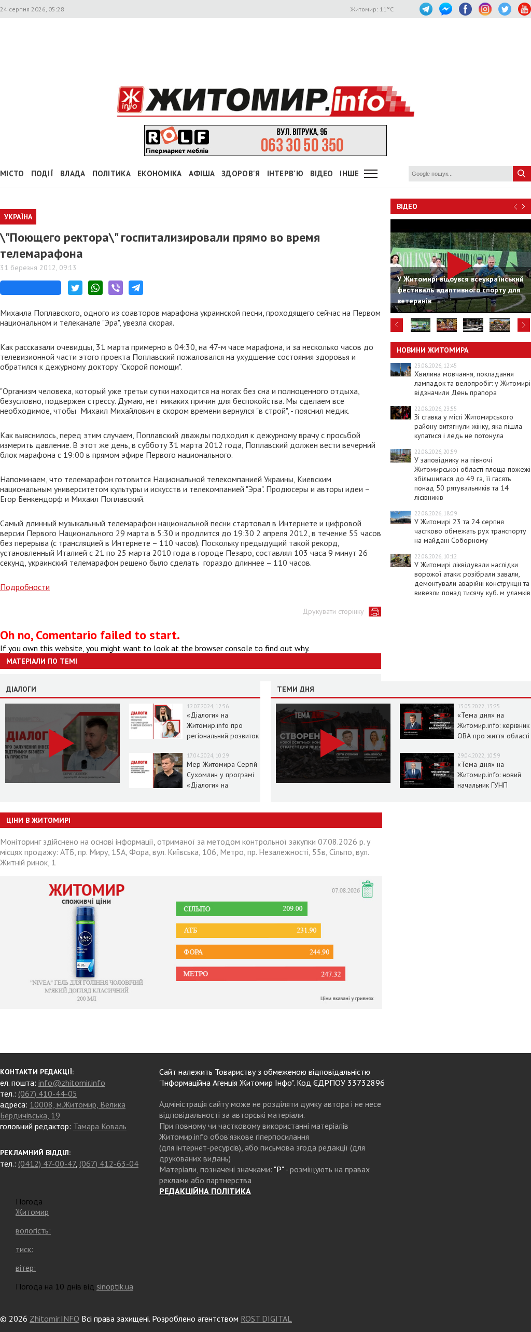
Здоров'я (240, 173)
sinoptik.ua (114, 1286)
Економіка (159, 173)
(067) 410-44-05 (47, 1093)
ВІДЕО (321, 173)
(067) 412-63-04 (108, 1163)
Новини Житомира (432, 350)
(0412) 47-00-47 (47, 1163)
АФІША (202, 173)
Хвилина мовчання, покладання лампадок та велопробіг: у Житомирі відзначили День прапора (472, 383)
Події (42, 173)
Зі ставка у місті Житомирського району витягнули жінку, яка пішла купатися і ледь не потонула (468, 426)
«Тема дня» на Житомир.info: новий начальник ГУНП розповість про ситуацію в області (489, 785)
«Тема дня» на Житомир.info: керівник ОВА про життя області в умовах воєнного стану (493, 735)
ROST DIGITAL (266, 1318)
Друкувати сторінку (333, 611)
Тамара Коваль (100, 1126)
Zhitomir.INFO (54, 1318)
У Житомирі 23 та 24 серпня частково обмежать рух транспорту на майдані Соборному (470, 531)
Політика (111, 173)
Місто (12, 173)
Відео (407, 206)
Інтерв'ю (285, 173)
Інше (349, 173)
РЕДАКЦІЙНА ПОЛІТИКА (205, 1191)
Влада (73, 173)
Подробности (25, 587)
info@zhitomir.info (71, 1082)
